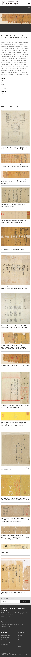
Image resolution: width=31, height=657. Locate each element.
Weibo (20, 646)
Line (19, 639)
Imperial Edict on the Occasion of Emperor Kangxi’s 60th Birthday (13, 205)
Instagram (20, 637)
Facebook (20, 635)
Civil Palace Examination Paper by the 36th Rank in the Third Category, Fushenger (15, 406)
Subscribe (24, 601)
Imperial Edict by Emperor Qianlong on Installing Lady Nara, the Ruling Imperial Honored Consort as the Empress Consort (13, 347)
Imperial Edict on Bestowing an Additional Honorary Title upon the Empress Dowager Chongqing (14, 181)
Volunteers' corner (5, 653)
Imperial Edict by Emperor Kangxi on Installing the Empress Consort (15, 468)
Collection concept (5, 642)
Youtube (20, 644)
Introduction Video (6, 635)
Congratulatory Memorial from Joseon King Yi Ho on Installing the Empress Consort (14, 221)
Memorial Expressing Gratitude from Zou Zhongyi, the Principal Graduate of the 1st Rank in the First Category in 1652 (15, 537)
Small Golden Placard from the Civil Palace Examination (13, 593)
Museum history (5, 637)
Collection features (6, 639)
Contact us (3, 646)
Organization (4, 644)
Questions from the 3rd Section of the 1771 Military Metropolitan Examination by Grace (14, 326)
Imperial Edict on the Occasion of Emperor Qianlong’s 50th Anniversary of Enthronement (14, 165)
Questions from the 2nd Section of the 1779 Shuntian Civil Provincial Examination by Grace (14, 287)
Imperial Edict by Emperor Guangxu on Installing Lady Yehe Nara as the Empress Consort (15, 248)
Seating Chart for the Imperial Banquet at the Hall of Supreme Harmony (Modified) (14, 148)
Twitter (20, 642)
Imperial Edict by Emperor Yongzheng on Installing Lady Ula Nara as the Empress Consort (15, 498)
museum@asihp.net (6, 617)
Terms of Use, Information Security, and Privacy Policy (14, 654)
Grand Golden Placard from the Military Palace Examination (14, 551)
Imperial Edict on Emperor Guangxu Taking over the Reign (15, 366)
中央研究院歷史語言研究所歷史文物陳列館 (9, 3)
